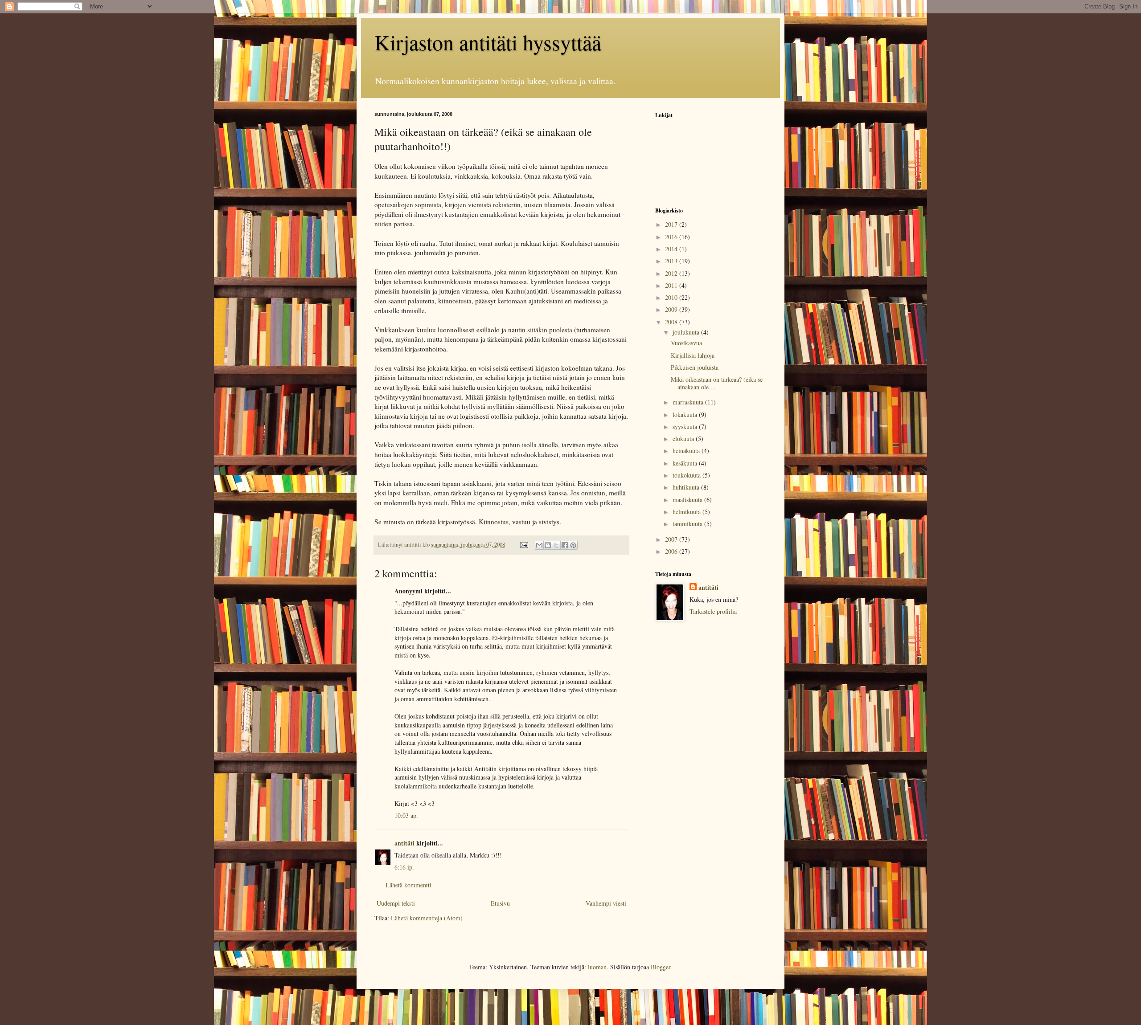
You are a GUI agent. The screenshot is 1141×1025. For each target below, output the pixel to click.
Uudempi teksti (396, 903)
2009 (672, 309)
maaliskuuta (688, 499)
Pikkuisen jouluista (694, 367)
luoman (597, 967)
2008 (672, 322)
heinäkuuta (687, 450)
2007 (672, 539)
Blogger (660, 967)
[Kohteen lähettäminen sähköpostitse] (539, 545)
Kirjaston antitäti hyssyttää (487, 42)
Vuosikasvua (686, 343)
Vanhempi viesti (606, 903)
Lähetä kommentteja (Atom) (427, 918)
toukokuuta (687, 475)
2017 (672, 224)
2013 (672, 261)
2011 (672, 285)
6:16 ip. (404, 867)
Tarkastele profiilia (713, 611)
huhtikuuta (687, 487)
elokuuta (684, 438)
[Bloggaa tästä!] (547, 545)
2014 (672, 249)
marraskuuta (689, 402)
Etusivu (500, 903)
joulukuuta (687, 332)
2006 (672, 551)
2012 (672, 273)
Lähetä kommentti (408, 885)
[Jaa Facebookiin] (564, 545)
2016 (672, 237)
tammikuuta (688, 523)
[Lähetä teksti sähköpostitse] (523, 544)
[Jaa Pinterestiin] (573, 545)
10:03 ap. (406, 815)
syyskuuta (686, 426)
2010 (672, 297)
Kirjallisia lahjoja (692, 355)
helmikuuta (687, 511)
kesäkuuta (686, 463)
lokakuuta (686, 414)
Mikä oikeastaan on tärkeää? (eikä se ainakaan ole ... (717, 383)
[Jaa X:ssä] (556, 545)
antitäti (404, 843)
